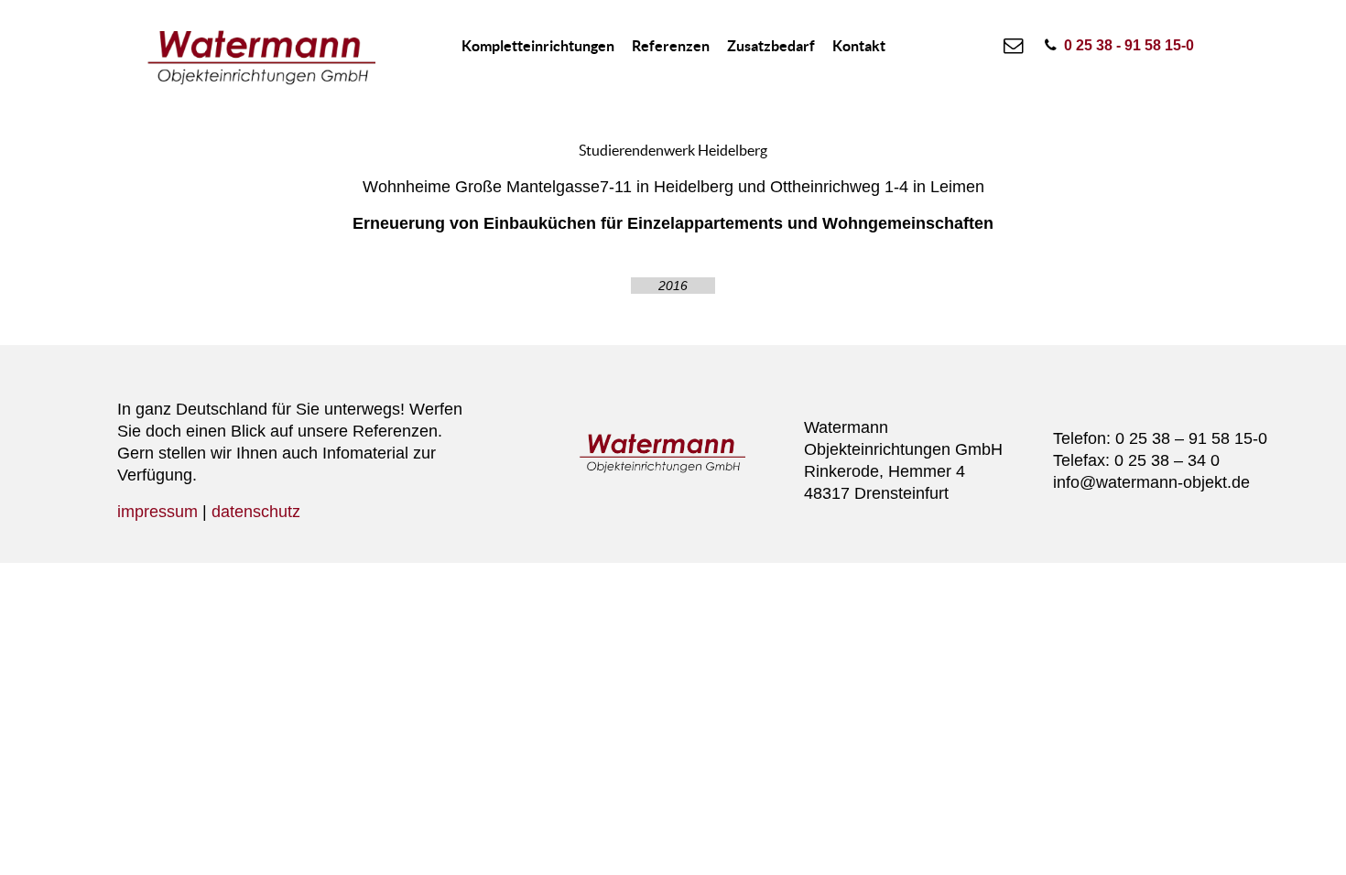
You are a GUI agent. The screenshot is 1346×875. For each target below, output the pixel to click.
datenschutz (256, 511)
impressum (157, 511)
